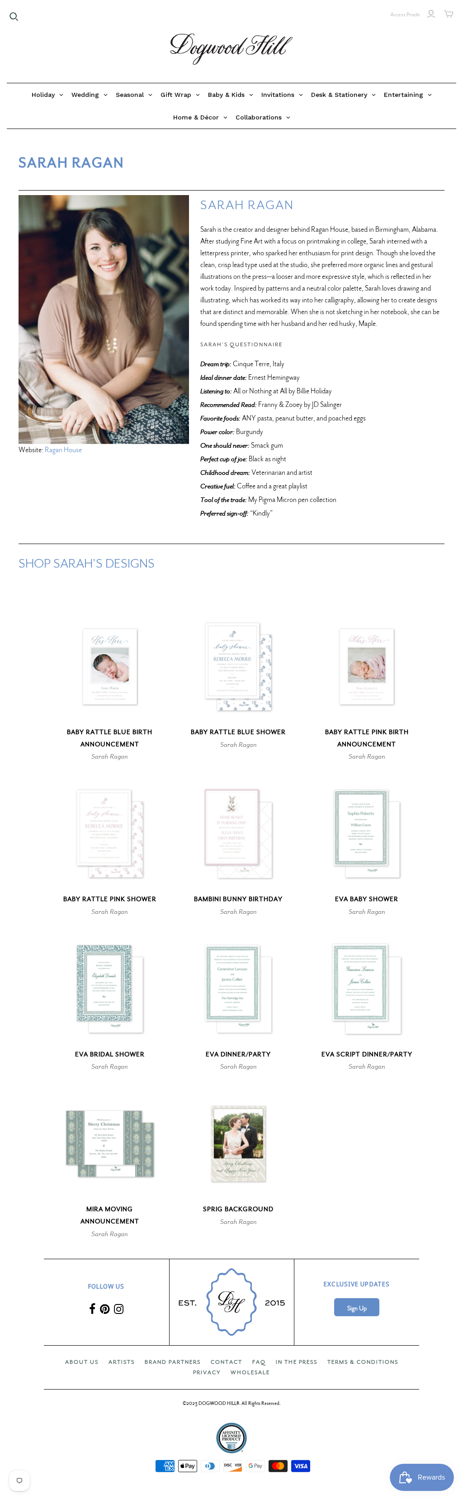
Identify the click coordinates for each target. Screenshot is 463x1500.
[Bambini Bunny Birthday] (238, 833)
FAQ (259, 1362)
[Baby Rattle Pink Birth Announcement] (366, 666)
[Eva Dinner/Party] (238, 988)
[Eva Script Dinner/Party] (366, 988)
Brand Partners (173, 1362)
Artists (122, 1362)
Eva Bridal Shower (110, 1054)
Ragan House (63, 449)
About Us (82, 1362)
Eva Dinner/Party (238, 1054)
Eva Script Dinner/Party (366, 1054)
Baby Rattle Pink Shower (109, 899)
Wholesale (250, 1372)
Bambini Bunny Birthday (238, 899)
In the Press (296, 1362)
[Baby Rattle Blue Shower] (238, 666)
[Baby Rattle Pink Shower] (109, 833)
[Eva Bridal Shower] (109, 988)
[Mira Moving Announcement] (109, 1143)
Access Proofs (405, 14)
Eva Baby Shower (366, 899)
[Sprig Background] (238, 1143)
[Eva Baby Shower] (366, 833)
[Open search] (14, 16)
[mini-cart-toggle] (448, 14)
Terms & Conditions (362, 1362)
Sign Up (357, 1308)
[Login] (431, 14)
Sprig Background (238, 1209)
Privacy (207, 1372)
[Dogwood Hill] (231, 49)
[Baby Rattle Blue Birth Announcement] (109, 666)
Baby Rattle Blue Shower (238, 732)
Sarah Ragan (109, 756)
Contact (226, 1362)
